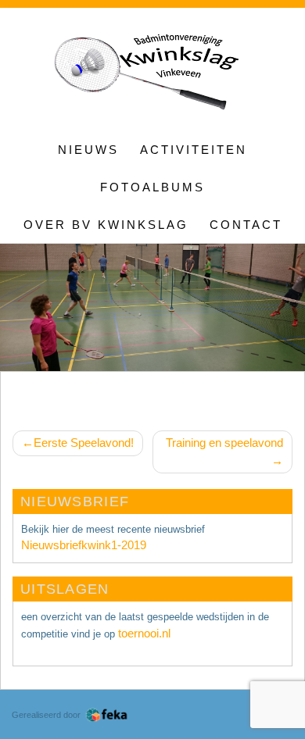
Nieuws (88, 149)
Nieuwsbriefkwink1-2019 (83, 545)
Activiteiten (193, 149)
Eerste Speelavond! (84, 442)
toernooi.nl (144, 633)
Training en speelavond (224, 442)
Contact (246, 224)
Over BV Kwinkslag (105, 224)
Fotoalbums (152, 187)
